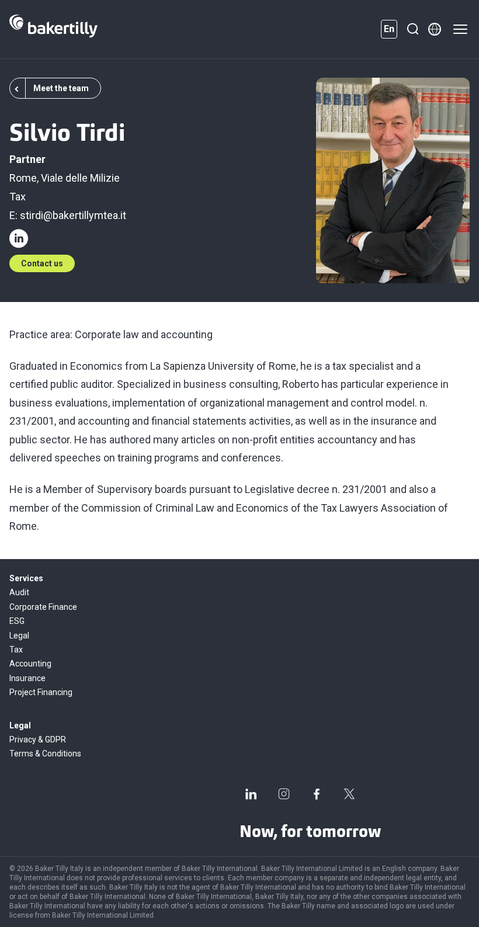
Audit (19, 592)
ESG (17, 621)
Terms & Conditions (45, 753)
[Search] (412, 29)
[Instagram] (284, 794)
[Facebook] (316, 794)
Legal (19, 635)
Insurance (27, 678)
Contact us (42, 263)
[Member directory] (435, 29)
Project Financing (40, 692)
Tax (17, 196)
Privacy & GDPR (37, 739)
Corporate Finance (43, 607)
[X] (349, 794)
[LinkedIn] (251, 794)
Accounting (30, 663)
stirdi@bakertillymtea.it (73, 215)
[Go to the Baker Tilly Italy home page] (53, 29)
